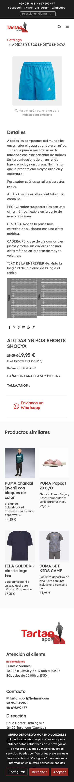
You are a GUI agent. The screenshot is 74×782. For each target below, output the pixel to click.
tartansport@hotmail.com (29, 698)
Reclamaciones (15, 661)
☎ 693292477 (16, 708)
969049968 (19, 703)
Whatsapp (59, 7)
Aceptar (59, 772)
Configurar (16, 772)
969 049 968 (27, 3)
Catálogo (14, 40)
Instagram (42, 7)
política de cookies (52, 763)
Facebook (15, 7)
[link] (16, 26)
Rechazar (39, 772)
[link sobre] (37, 634)
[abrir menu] (67, 26)
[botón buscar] (59, 26)
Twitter (28, 7)
